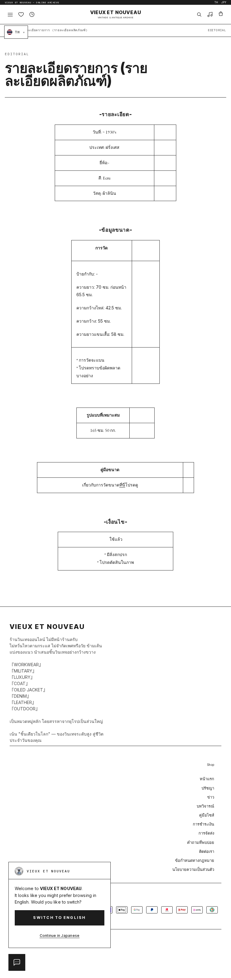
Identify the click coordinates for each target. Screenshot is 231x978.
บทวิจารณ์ (205, 806)
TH (216, 2)
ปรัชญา (208, 788)
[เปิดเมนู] (10, 14)
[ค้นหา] (199, 14)
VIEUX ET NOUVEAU (115, 14)
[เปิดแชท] (16, 962)
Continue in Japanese (60, 935)
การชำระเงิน (203, 824)
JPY (223, 2)
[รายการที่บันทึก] (21, 14)
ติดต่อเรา (206, 851)
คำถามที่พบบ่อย (200, 842)
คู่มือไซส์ (206, 815)
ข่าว (210, 797)
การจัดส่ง (206, 833)
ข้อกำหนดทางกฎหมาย (194, 860)
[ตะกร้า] (220, 14)
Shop (210, 764)
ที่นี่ (122, 485)
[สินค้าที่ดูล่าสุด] (31, 14)
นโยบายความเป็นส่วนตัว (193, 869)
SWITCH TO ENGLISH (59, 917)
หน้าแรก (207, 778)
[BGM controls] (210, 14)
